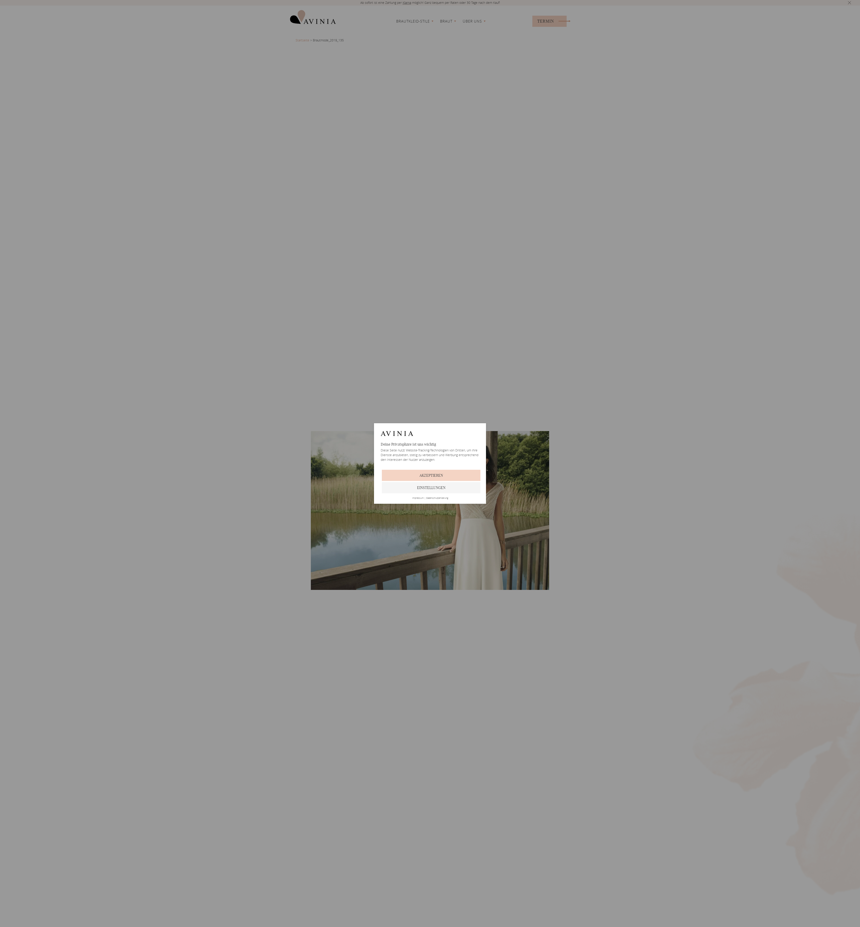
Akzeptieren (431, 475)
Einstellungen (431, 487)
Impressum (418, 498)
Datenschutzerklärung (437, 498)
